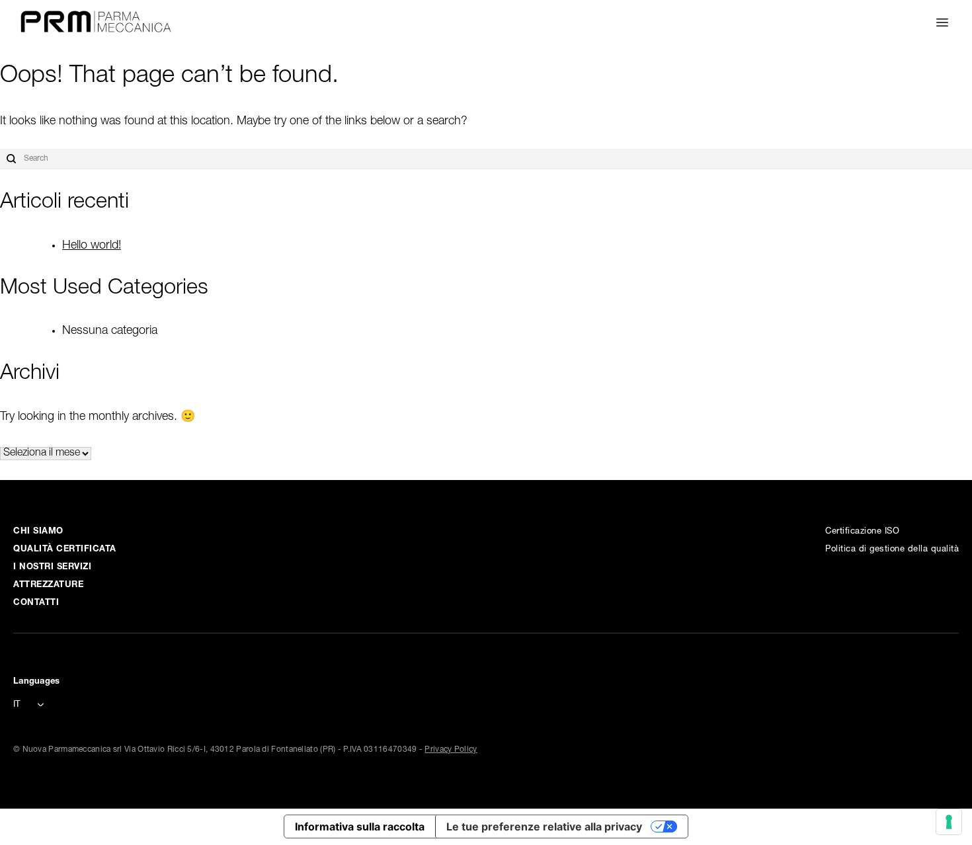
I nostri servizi (52, 567)
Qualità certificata (64, 549)
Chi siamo (38, 532)
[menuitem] (33, 705)
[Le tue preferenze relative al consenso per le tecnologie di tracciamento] (948, 821)
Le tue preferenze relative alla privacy (544, 826)
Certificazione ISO (862, 532)
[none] (33, 704)
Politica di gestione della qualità (892, 549)
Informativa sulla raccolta (360, 826)
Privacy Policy (451, 750)
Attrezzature (48, 585)
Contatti (36, 603)
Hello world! (91, 246)
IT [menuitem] (16, 705)
